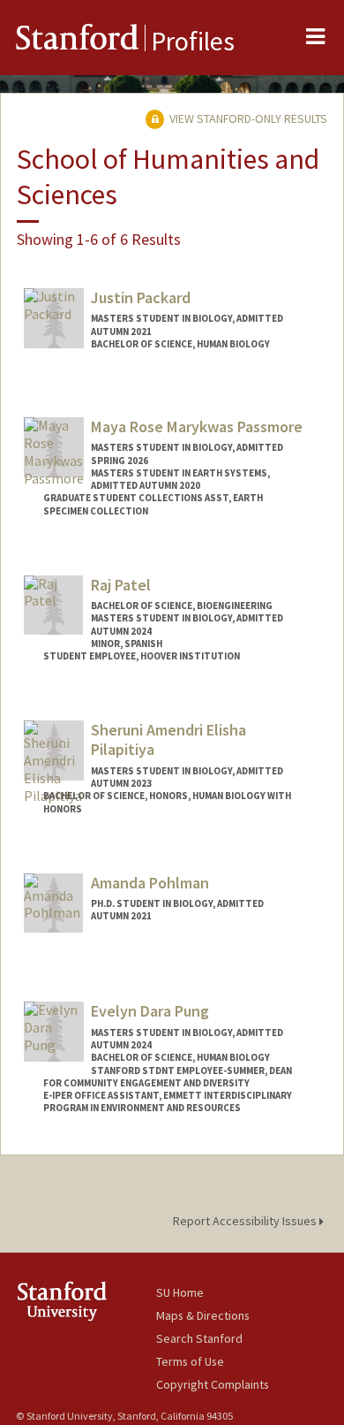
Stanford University (86, 1300)
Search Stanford (199, 1338)
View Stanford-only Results (247, 118)
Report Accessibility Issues (246, 1221)
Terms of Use (190, 1361)
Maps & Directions (203, 1315)
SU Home (180, 1292)
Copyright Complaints (212, 1384)
